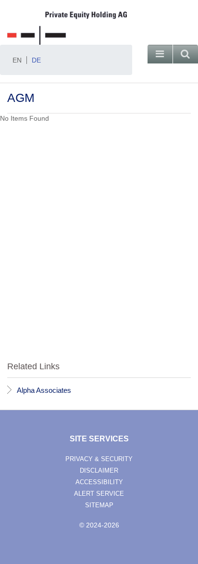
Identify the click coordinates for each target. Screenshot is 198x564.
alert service (99, 493)
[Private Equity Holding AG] (99, 28)
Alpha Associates (44, 390)
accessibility (99, 482)
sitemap (99, 505)
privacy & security (99, 459)
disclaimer (99, 470)
